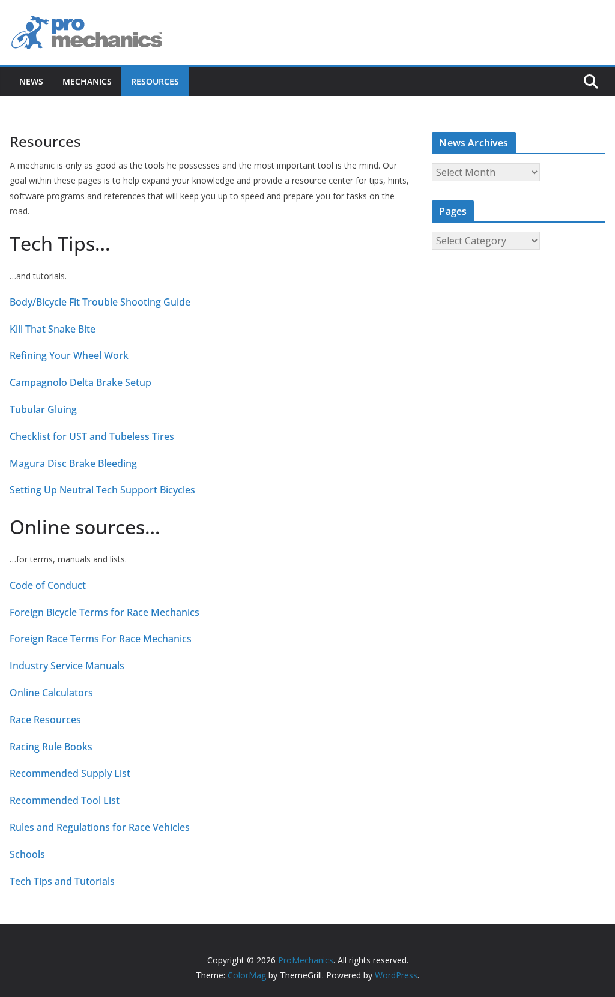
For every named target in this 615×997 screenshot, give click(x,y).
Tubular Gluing (43, 409)
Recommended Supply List (70, 773)
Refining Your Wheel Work (69, 355)
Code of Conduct (48, 585)
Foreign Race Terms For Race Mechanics (101, 639)
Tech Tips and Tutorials (62, 881)
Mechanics (87, 81)
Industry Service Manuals (67, 666)
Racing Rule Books (51, 747)
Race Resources (45, 720)
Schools (27, 854)
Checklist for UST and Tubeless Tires (92, 436)
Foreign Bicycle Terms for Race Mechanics (104, 612)
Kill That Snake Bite (52, 329)
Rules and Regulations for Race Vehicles (100, 827)
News (31, 81)
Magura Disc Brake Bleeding (73, 463)
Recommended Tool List (65, 800)
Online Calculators (51, 693)
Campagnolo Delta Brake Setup (80, 382)
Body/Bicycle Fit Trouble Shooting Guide (100, 302)
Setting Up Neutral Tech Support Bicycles (102, 490)
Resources (155, 81)
